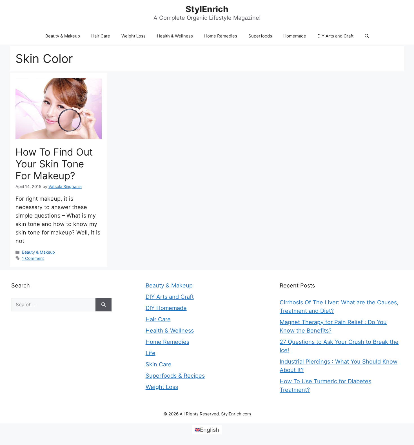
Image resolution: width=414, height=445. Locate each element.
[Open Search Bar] (367, 36)
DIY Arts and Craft (335, 36)
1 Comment (33, 258)
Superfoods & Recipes (175, 375)
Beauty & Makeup (62, 36)
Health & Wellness (175, 36)
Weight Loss (133, 36)
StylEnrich (207, 9)
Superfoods (260, 36)
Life (150, 353)
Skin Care (159, 364)
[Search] (103, 305)
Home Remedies (220, 36)
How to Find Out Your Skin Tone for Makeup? (54, 163)
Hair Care (100, 36)
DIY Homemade (166, 308)
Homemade (294, 36)
